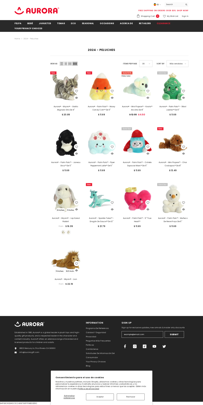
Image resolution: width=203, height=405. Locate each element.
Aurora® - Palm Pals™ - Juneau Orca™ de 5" (65, 164)
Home (17, 38)
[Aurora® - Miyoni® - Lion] (65, 259)
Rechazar (130, 396)
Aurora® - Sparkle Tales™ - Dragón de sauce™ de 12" (101, 220)
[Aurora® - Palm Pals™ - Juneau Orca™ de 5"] (65, 143)
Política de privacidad (88, 388)
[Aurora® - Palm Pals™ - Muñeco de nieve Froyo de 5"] (172, 198)
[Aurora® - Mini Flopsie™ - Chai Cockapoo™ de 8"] (172, 143)
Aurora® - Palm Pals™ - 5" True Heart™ (137, 220)
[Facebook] (125, 346)
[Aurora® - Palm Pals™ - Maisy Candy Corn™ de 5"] (101, 87)
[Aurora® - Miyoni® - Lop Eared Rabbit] (65, 198)
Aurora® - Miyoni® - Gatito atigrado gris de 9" (66, 108)
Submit (174, 334)
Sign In (185, 16)
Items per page (130, 63)
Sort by (160, 63)
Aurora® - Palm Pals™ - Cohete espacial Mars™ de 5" (137, 164)
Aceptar (100, 396)
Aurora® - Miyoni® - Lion (66, 279)
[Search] (176, 4)
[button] (62, 64)
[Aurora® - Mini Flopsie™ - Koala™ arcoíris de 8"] (137, 87)
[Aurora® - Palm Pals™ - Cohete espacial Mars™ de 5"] (137, 143)
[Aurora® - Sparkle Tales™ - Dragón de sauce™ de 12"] (101, 198)
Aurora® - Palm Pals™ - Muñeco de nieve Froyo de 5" (173, 220)
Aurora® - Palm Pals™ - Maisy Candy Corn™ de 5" (101, 108)
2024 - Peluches (30, 38)
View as (54, 63)
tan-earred (68, 232)
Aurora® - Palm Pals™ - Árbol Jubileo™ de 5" (172, 108)
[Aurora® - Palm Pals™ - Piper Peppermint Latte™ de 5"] (101, 143)
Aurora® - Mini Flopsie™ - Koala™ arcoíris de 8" (137, 108)
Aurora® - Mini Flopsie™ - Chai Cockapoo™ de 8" (173, 164)
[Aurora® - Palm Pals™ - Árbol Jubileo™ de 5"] (172, 87)
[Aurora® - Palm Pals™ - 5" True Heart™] (137, 198)
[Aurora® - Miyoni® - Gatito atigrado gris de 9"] (65, 87)
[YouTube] (154, 346)
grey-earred (63, 232)
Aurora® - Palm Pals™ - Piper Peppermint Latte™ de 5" (101, 164)
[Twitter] (164, 346)
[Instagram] (134, 346)
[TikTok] (144, 346)
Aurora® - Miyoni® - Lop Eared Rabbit (66, 220)
